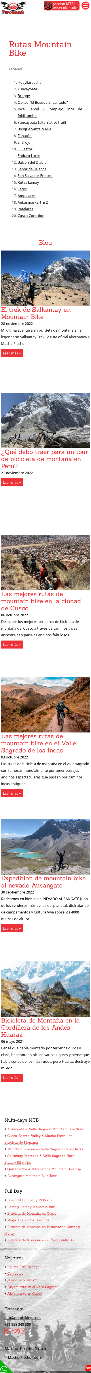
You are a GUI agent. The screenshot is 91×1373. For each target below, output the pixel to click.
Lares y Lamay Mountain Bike (31, 1207)
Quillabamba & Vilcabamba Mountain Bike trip (44, 1169)
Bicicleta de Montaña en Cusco (32, 1213)
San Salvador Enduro (35, 175)
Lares (22, 189)
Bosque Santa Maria (34, 129)
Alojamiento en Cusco (24, 1293)
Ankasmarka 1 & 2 (33, 202)
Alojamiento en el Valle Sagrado (33, 1287)
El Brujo (24, 142)
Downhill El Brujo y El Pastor (30, 1200)
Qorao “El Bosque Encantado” (43, 102)
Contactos (15, 1273)
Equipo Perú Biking (22, 1267)
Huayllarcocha (30, 82)
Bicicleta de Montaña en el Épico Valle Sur (41, 1240)
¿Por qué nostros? (21, 1280)
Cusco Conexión (31, 215)
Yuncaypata (27, 89)
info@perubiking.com (22, 1317)
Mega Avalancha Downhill (28, 1220)
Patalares (25, 209)
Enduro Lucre (29, 155)
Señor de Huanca (32, 169)
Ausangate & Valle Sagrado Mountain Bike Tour (45, 1129)
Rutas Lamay (28, 182)
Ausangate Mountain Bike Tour (32, 1176)
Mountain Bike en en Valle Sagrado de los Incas (45, 1149)
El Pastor (25, 149)
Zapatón (25, 135)
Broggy (24, 95)
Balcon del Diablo (32, 162)
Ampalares (27, 195)
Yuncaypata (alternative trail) (42, 122)
